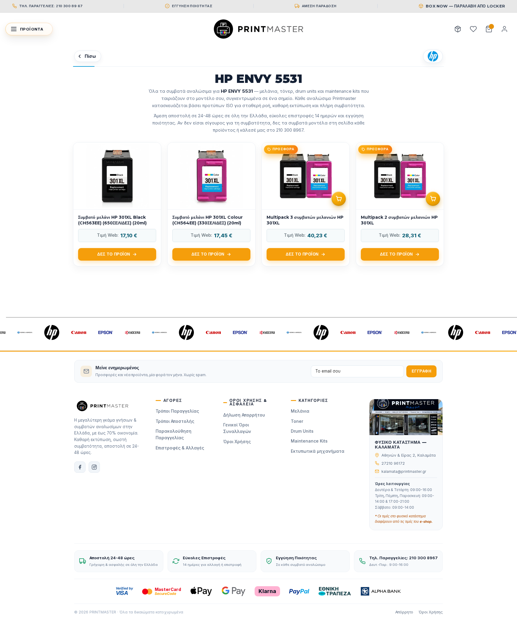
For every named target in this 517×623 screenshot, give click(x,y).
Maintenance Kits (309, 440)
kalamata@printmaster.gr (403, 471)
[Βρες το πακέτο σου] (457, 29)
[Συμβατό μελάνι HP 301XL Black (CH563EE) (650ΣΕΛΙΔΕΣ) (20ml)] (117, 204)
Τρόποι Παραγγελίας (177, 411)
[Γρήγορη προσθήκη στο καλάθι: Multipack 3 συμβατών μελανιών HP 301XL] (339, 199)
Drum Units (302, 431)
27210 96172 (393, 463)
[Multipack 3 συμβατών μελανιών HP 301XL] (305, 204)
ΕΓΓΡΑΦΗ (421, 371)
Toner (297, 421)
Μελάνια (300, 411)
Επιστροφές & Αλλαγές (180, 447)
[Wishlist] (473, 29)
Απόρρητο (404, 612)
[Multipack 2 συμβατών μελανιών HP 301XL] (400, 204)
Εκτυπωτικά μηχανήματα (317, 451)
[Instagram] (94, 467)
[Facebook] (80, 467)
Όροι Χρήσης (237, 441)
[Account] (504, 29)
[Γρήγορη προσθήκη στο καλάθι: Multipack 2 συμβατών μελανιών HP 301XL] (433, 199)
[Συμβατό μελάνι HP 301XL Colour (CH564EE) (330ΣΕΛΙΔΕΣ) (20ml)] (211, 204)
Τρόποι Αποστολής (175, 421)
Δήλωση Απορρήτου (244, 414)
